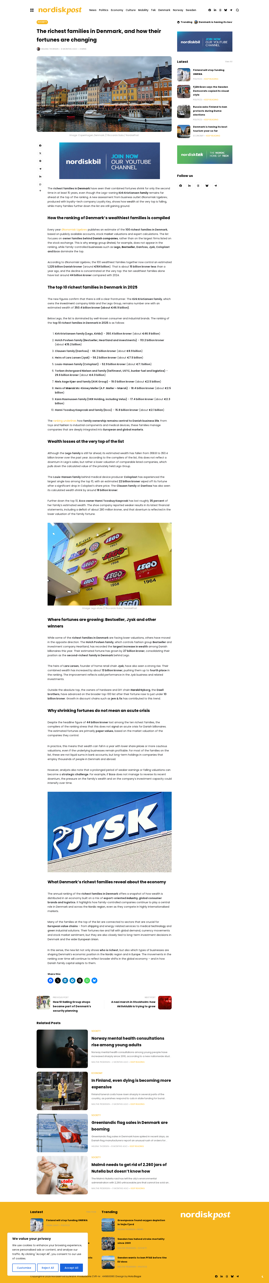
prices (140, 746)
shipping (93, 926)
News (140, 1229)
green (51, 930)
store (99, 608)
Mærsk (70, 388)
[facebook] (209, 10)
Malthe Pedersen (100, 1062)
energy (93, 243)
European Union (88, 939)
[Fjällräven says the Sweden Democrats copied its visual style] (183, 91)
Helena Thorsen (50, 48)
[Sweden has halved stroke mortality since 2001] (108, 1243)
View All (228, 61)
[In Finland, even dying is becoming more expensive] (62, 1091)
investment (67, 303)
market (108, 234)
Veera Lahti (52, 1225)
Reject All (48, 1268)
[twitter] (40, 153)
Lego (117, 247)
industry (132, 898)
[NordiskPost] (60, 10)
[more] (40, 190)
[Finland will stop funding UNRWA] (183, 74)
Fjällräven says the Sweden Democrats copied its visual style (211, 90)
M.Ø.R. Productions (80, 1276)
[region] (47, 1254)
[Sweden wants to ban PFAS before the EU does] (108, 1262)
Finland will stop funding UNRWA (66, 1220)
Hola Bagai (134, 1276)
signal (115, 726)
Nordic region (96, 907)
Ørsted (111, 243)
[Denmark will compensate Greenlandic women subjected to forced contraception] (196, 22)
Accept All (71, 1268)
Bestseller (128, 247)
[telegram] (231, 10)
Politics (197, 78)
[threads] (220, 10)
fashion (64, 425)
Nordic (109, 954)
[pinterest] (40, 161)
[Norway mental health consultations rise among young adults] (62, 1049)
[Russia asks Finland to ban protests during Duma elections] (183, 111)
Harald (135, 690)
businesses (95, 247)
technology (158, 926)
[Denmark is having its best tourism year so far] (183, 131)
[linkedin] (215, 10)
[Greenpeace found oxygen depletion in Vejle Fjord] (108, 1225)
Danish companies (105, 238)
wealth (131, 201)
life (157, 421)
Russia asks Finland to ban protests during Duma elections (210, 110)
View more (91, 1211)
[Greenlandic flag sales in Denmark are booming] (62, 1133)
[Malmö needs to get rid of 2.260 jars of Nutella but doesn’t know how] (62, 1175)
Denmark (84, 188)
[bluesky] (225, 10)
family (144, 193)
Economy (96, 1073)
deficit (83, 509)
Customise (24, 1268)
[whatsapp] (40, 184)
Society (42, 22)
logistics (158, 371)
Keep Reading (137, 1062)
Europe (136, 954)
